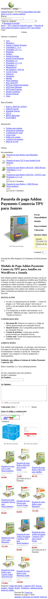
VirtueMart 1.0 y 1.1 (14, 50)
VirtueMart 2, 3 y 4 (13, 47)
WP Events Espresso (14, 89)
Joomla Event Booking (15, 58)
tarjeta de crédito (7, 590)
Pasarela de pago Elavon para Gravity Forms (23, 503)
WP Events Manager (14, 87)
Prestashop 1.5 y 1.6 (14, 63)
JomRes (9, 54)
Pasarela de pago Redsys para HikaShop (22, 155)
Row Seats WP (12, 83)
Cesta (19, 14)
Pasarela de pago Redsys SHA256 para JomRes (38, 469)
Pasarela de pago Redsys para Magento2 (38, 504)
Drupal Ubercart (12, 94)
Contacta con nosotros (14, 139)
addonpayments (36, 588)
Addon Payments (15, 586)
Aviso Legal (10, 135)
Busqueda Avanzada (12, 23)
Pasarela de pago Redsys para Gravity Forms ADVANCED (7, 573)
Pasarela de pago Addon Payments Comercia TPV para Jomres (22, 26)
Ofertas (4, 12)
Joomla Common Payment (16, 45)
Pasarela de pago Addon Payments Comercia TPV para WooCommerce (23, 538)
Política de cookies (13, 137)
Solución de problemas (15, 130)
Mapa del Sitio (34, 12)
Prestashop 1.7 (11, 65)
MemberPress (11, 67)
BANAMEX (11, 118)
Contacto (25, 12)
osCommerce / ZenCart (15, 69)
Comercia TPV (29, 586)
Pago (23, 14)
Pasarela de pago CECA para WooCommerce (7, 468)
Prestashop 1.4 (11, 61)
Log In (8, 14)
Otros (8, 96)
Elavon (38, 586)
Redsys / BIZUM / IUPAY (16, 107)
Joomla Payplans (12, 56)
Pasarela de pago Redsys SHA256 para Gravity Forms (23, 466)
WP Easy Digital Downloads (17, 85)
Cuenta (14, 14)
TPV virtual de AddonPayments (20, 25)
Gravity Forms (11, 72)
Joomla (11, 588)
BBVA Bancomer (13, 115)
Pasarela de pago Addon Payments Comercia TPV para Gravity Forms (38, 536)
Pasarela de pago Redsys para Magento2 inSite (23, 573)
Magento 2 (10, 43)
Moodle (9, 78)
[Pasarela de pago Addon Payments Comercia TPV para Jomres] (16, 244)
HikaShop (10, 52)
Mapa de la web (12, 141)
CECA (8, 113)
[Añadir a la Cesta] (7, 477)
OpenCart (10, 74)
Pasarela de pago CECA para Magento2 (7, 540)
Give (8, 41)
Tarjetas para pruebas (14, 128)
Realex (17, 588)
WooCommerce (12, 81)
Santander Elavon (13, 111)
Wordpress (10, 76)
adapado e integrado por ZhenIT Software (30, 597)
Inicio (3, 14)
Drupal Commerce (13, 92)
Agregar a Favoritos (14, 12)
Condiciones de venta (14, 133)
